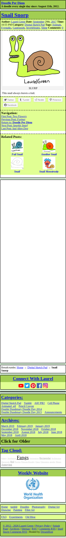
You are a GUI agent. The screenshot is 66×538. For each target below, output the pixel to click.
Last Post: (14, 128)
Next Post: (14, 125)
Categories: (12, 397)
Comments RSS (47, 528)
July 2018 (43, 432)
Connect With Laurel (33, 378)
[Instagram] (45, 385)
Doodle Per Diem (13, 3)
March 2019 (7, 426)
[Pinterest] (33, 385)
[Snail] (17, 168)
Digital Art (54, 506)
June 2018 (56, 432)
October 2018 (48, 429)
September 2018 (10, 432)
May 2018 (6, 435)
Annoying (6, 464)
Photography (39, 506)
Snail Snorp (15, 15)
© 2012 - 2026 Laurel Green (18, 525)
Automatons (34, 458)
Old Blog (30, 517)
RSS (34, 528)
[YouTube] (21, 385)
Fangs (23, 457)
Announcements (53, 412)
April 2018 (21, 435)
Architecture (56, 458)
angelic (52, 462)
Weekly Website (33, 472)
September (38, 21)
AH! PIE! (39, 403)
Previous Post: (13, 119)
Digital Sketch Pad (35, 24)
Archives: (10, 420)
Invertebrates (33, 27)
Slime (44, 27)
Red (12, 461)
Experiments (16, 517)
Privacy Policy (43, 525)
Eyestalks (6, 27)
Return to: (16, 122)
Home (20, 367)
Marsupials (5, 462)
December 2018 (9, 429)
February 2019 (25, 426)
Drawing (6, 509)
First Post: (14, 116)
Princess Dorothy (28, 462)
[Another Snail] (49, 151)
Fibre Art (30, 509)
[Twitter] (27, 385)
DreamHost (47, 531)
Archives (14, 528)
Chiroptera (45, 462)
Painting (17, 509)
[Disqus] (33, 226)
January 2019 (42, 426)
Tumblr (28, 403)
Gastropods (19, 27)
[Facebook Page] (39, 385)
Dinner (58, 462)
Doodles (24, 506)
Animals (56, 24)
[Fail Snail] (17, 151)
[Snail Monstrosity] (49, 168)
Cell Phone (53, 403)
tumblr (13, 506)
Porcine (18, 462)
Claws (37, 462)
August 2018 (28, 432)
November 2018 (29, 429)
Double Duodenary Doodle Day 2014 (21, 409)
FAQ (4, 517)
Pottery (4, 458)
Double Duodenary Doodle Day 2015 (21, 412)
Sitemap (25, 528)
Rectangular (45, 458)
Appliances (11, 458)
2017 (54, 21)
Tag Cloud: (11, 450)
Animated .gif (8, 406)
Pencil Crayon (26, 406)
